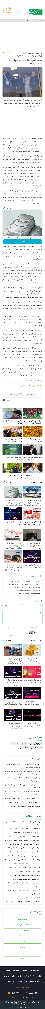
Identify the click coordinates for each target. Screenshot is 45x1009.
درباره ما (18, 987)
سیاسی (24, 970)
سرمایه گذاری (22, 241)
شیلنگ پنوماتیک (22, 919)
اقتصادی (16, 970)
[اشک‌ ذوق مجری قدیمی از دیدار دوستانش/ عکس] (12, 431)
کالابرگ (22, 958)
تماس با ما (25, 987)
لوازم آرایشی (22, 953)
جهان (39, 976)
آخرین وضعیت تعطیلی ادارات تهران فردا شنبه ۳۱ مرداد (24, 856)
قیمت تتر (22, 947)
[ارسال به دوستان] (6, 53)
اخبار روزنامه (22, 981)
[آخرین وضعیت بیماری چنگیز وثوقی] (12, 413)
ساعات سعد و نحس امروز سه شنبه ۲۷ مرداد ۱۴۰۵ (25, 852)
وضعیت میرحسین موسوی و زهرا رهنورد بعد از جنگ (25, 875)
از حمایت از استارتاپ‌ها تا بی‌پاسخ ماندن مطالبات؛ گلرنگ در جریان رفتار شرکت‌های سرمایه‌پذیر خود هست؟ (22, 772)
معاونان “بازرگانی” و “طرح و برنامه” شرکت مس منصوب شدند (24, 581)
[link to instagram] (10, 8)
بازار (41, 53)
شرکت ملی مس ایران (15, 394)
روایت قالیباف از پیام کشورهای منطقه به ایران (26, 879)
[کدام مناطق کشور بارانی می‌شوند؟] (12, 449)
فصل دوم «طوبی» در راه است (32, 21)
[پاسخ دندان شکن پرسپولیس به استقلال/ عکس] (32, 413)
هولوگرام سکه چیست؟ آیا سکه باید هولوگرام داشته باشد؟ (23, 806)
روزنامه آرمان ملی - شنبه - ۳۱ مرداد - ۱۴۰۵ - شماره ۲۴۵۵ (23, 848)
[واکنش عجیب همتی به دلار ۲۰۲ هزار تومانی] (12, 468)
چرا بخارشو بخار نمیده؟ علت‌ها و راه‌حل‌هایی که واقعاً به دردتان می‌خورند (23, 779)
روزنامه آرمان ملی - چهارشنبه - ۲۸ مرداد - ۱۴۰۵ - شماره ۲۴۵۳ (22, 836)
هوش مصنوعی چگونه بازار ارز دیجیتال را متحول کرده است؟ (22, 798)
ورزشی (20, 976)
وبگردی (6, 976)
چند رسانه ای (35, 970)
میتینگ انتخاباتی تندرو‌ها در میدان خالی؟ (27, 871)
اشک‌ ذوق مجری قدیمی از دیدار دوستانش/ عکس (13, 440)
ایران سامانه (19, 1008)
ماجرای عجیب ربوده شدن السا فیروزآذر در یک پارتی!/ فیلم (23, 902)
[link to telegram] (13, 8)
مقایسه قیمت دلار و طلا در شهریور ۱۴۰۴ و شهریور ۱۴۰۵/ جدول (23, 884)
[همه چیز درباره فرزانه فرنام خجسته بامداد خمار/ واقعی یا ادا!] (32, 468)
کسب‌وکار (36, 53)
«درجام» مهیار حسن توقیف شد (31, 898)
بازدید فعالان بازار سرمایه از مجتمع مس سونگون (28, 590)
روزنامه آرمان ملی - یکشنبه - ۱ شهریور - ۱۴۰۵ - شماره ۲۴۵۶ (22, 840)
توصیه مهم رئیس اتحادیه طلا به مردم (33, 440)
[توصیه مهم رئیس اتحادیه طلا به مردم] (32, 431)
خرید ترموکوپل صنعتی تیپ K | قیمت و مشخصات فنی (24, 802)
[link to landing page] (35, 11)
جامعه (8, 970)
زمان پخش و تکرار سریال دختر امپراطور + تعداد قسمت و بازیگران (23, 823)
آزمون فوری (22, 942)
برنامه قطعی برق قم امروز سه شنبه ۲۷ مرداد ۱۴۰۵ (25, 832)
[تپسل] (4, 208)
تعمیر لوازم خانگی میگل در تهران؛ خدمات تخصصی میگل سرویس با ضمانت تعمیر (23, 765)
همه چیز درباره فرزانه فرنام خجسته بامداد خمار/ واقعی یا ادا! (33, 476)
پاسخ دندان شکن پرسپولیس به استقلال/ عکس (33, 422)
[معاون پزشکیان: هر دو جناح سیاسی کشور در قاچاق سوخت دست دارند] (32, 449)
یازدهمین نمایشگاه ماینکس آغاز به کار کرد (29, 593)
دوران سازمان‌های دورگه (33, 894)
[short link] (9, 53)
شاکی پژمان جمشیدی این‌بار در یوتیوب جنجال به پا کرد (24, 890)
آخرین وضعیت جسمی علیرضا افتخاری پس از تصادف (24, 867)
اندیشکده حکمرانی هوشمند (22, 925)
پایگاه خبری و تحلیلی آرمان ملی (13, 1002)
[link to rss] (3, 8)
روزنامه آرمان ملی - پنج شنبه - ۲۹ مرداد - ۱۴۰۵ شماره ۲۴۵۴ (22, 844)
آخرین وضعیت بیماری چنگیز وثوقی (12, 422)
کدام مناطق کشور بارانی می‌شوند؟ (14, 458)
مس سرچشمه (30, 394)
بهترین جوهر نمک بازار (22, 930)
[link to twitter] (7, 8)
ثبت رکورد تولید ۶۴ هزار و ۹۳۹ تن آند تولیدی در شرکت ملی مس (24, 584)
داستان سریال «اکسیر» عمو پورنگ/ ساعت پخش (26, 864)
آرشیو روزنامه (34, 981)
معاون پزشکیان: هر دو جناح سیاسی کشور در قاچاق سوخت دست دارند (33, 458)
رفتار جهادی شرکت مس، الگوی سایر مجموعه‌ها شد (27, 587)
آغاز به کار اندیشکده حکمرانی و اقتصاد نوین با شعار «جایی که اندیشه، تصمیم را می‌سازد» (22, 786)
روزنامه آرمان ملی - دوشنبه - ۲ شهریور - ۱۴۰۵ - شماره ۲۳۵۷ (22, 860)
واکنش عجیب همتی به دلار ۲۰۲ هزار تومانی (13, 476)
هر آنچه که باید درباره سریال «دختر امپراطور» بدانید (25, 828)
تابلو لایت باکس (22, 936)
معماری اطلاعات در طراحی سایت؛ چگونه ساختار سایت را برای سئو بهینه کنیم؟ (22, 793)
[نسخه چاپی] (4, 53)
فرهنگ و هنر (29, 976)
